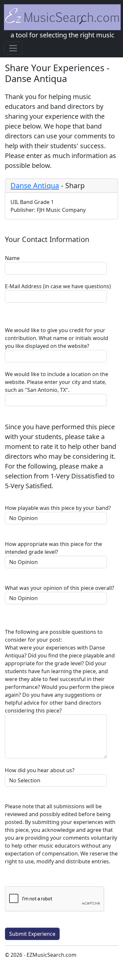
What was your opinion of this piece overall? (59, 588)
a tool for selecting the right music (62, 34)
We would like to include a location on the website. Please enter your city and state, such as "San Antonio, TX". (56, 382)
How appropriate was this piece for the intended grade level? (53, 547)
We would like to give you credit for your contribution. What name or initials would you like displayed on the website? (56, 338)
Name (12, 258)
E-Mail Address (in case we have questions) (58, 286)
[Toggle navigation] (13, 48)
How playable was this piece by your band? (58, 508)
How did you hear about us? (39, 770)
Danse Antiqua (34, 185)
